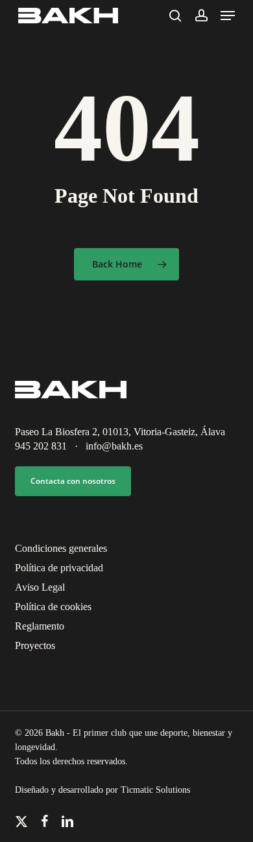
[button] (228, 15)
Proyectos (35, 645)
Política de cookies (53, 606)
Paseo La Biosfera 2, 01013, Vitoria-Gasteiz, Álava (120, 431)
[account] (200, 15)
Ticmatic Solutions (155, 790)
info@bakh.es (114, 445)
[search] (175, 15)
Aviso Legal (40, 587)
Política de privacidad (59, 567)
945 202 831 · (50, 445)
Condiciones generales (61, 548)
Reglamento (39, 626)
